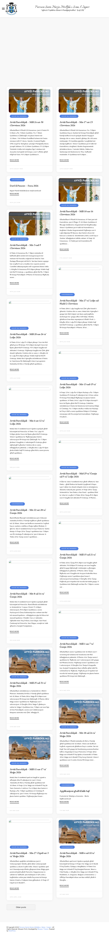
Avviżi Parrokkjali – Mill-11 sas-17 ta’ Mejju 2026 (28, 771)
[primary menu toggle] (3, 9)
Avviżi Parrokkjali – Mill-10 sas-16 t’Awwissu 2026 (76, 213)
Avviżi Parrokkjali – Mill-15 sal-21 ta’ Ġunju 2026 (78, 556)
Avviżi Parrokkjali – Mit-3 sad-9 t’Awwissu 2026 (25, 246)
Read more (14, 160)
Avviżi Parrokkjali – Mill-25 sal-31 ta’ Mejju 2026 (28, 684)
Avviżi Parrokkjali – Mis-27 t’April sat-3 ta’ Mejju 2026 (29, 854)
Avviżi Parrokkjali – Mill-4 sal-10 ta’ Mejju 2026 (77, 854)
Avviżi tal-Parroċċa (19, 116)
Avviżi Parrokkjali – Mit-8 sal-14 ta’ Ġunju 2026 (27, 595)
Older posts (21, 907)
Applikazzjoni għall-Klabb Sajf (75, 791)
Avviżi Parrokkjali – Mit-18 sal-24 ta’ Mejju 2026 (77, 734)
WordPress (12, 931)
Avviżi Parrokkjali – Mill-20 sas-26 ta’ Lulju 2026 (28, 335)
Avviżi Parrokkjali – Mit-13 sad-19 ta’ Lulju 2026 (78, 386)
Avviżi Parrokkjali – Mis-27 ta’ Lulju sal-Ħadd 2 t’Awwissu (79, 302)
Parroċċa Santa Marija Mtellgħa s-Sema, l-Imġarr (62, 7)
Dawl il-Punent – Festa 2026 (24, 185)
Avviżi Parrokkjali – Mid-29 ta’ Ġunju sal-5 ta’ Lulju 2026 (78, 475)
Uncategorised (17, 179)
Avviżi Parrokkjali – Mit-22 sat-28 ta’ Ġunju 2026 (28, 511)
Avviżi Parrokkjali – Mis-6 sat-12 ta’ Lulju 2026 (27, 422)
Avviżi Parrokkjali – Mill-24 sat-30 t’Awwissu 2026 (26, 123)
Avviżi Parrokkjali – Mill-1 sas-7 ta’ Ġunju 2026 (77, 645)
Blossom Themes (42, 929)
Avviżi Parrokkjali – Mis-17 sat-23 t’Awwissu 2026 (76, 123)
